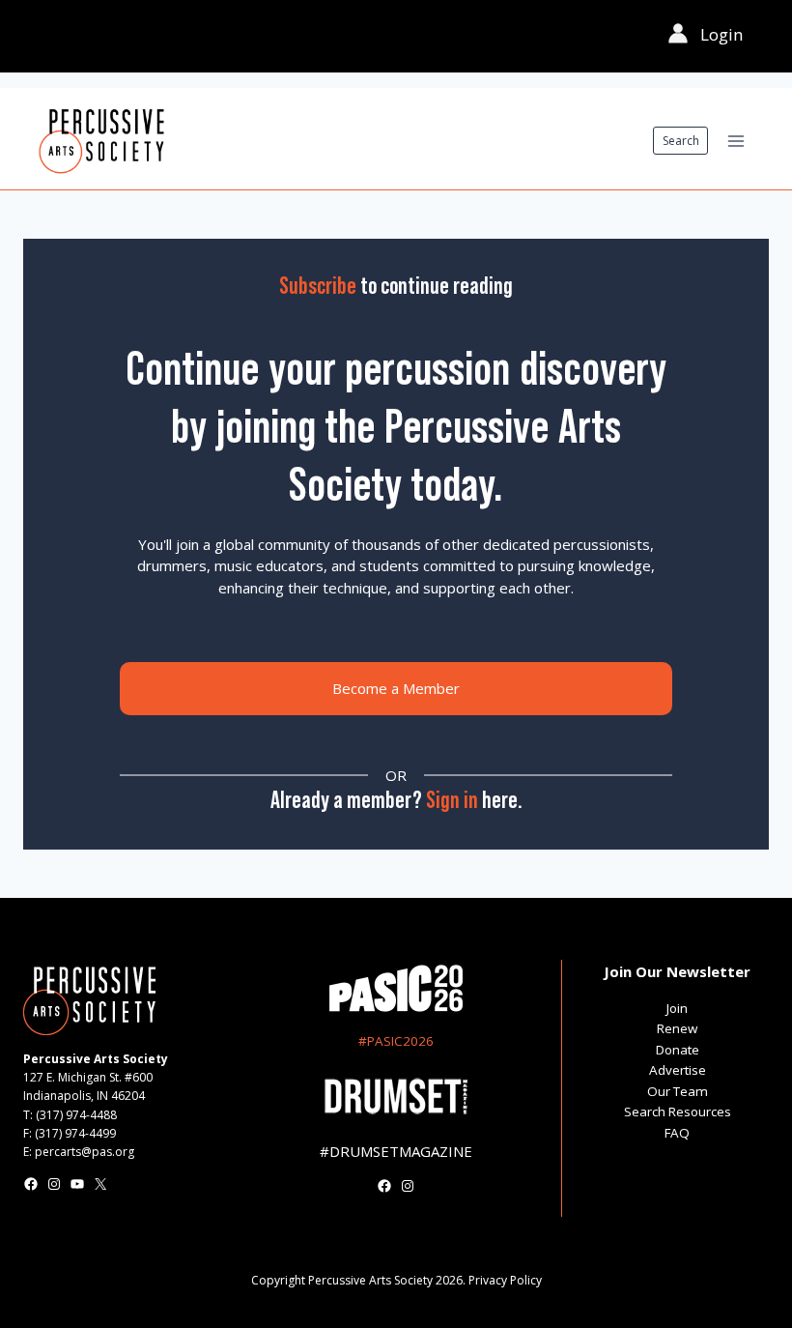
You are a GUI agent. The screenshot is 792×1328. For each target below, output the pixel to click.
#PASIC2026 (396, 1041)
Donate (677, 1049)
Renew (677, 1028)
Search (681, 140)
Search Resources (677, 1111)
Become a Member (396, 688)
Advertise (677, 1070)
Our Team (677, 1091)
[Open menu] (735, 141)
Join (677, 1008)
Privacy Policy (505, 1280)
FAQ (677, 1132)
